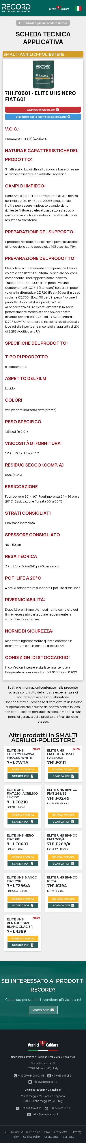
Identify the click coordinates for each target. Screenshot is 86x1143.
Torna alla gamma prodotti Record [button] (45, 23)
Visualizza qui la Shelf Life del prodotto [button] (41, 117)
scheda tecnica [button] (22, 769)
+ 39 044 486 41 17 (59, 1108)
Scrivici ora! (40, 1010)
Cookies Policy (31, 1136)
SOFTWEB (68, 1136)
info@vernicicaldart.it (45, 1081)
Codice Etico (51, 1136)
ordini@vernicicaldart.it (45, 1114)
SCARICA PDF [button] (21, 776)
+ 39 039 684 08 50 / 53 (31, 1075)
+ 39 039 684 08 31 (62, 1075)
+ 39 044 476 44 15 (31, 1108)
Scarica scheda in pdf (41, 109)
